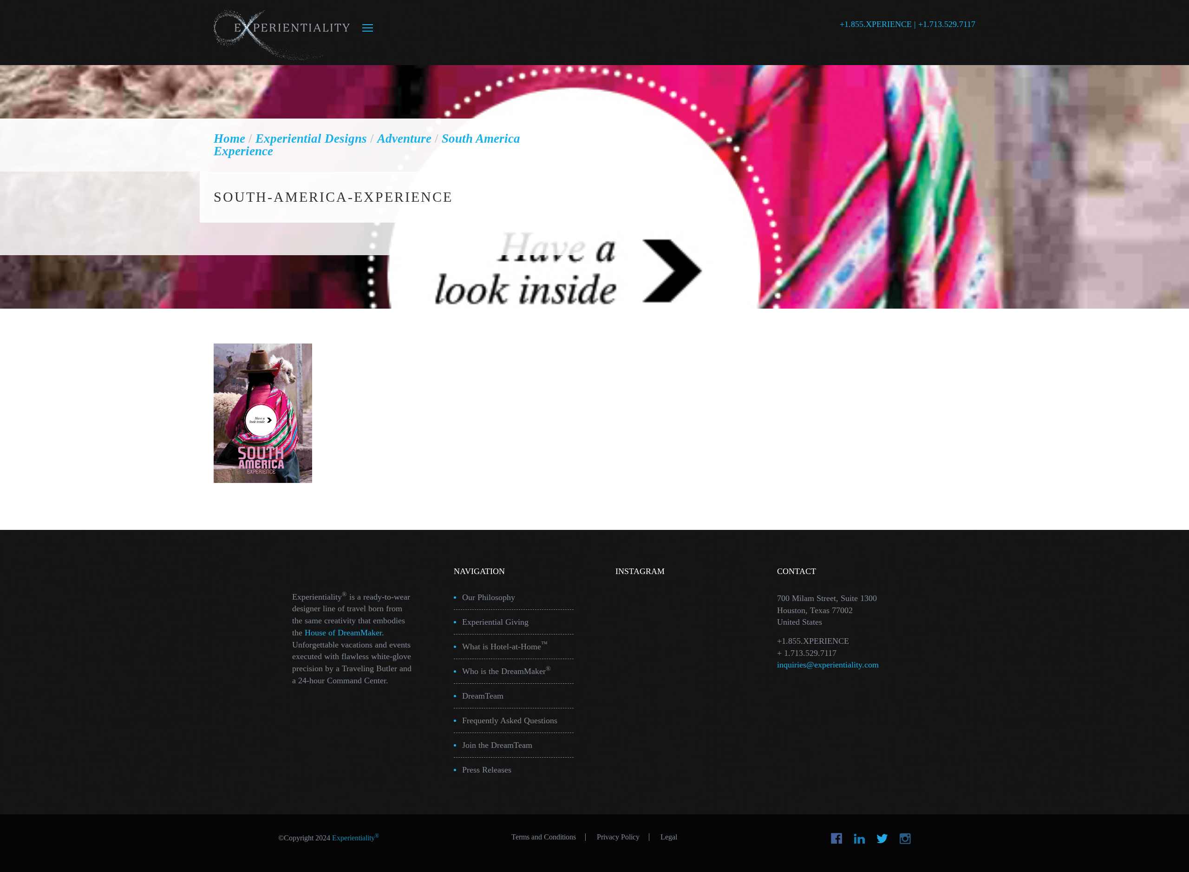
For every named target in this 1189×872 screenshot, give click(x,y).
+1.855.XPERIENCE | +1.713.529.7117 (907, 24)
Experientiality (282, 32)
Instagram (905, 838)
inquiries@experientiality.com (828, 664)
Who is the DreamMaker (506, 670)
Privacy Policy (618, 837)
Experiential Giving (495, 622)
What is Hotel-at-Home (505, 646)
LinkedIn (859, 838)
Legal (668, 837)
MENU (367, 28)
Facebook (837, 838)
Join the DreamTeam (497, 745)
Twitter (882, 838)
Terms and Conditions (543, 837)
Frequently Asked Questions (509, 720)
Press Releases (486, 769)
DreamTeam (482, 695)
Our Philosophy (488, 597)
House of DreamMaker (343, 632)
